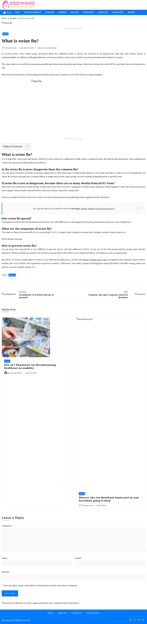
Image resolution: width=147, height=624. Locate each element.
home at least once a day (95, 259)
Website (5, 571)
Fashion (62, 12)
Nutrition (88, 12)
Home (50, 612)
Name (5, 558)
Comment (7, 525)
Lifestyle (103, 12)
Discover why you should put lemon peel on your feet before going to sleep (109, 499)
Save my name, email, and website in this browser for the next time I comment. (40, 585)
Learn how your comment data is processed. (58, 602)
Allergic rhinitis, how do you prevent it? (98, 208)
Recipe (131, 12)
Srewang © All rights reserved (16, 620)
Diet (17, 12)
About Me (62, 612)
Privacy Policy (93, 612)
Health (75, 12)
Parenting (118, 12)
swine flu (12, 275)
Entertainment (32, 12)
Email (78, 558)
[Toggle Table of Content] (26, 147)
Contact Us (77, 612)
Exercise (49, 12)
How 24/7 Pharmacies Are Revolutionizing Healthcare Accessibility (30, 366)
